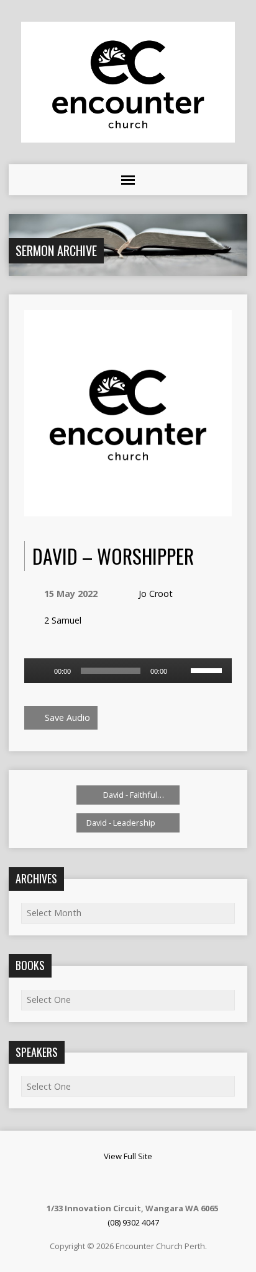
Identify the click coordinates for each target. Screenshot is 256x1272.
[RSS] (111, 1182)
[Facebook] (127, 1182)
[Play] (40, 671)
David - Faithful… (132, 794)
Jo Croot (156, 593)
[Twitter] (143, 1182)
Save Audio (66, 717)
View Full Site (128, 1156)
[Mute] (181, 671)
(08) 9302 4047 (133, 1222)
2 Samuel (62, 620)
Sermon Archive (56, 250)
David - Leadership (121, 822)
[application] (127, 670)
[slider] (208, 669)
